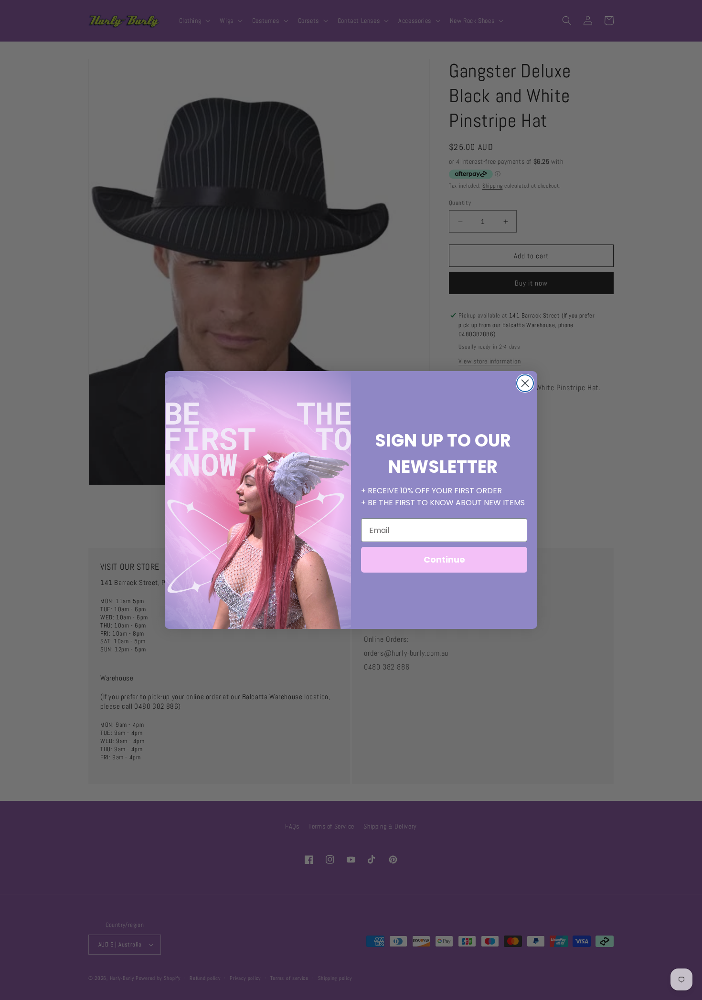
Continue (444, 559)
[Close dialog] (525, 383)
